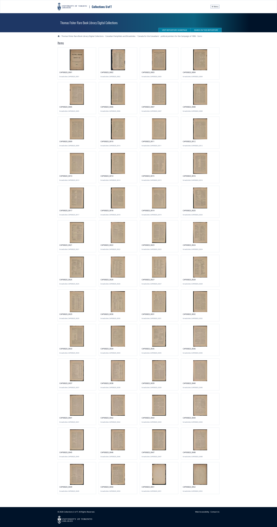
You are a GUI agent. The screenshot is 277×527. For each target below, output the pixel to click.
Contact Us (214, 512)
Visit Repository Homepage (174, 30)
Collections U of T (71, 512)
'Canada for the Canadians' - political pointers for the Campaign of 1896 (166, 36)
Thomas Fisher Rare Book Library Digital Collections (82, 36)
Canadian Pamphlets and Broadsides (120, 36)
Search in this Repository (206, 30)
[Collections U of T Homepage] (59, 36)
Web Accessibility (202, 512)
